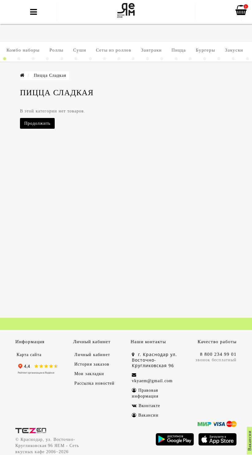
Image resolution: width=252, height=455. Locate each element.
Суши (79, 50)
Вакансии (148, 415)
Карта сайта (29, 354)
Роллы (56, 50)
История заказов (91, 364)
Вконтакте (149, 405)
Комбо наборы (23, 50)
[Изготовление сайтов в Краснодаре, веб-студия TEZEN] (30, 430)
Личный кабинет (92, 354)
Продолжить (37, 123)
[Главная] (22, 75)
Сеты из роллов (113, 50)
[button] (4, 58)
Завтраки (151, 50)
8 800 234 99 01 (218, 354)
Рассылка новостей (94, 383)
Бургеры (205, 50)
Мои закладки (89, 373)
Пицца (178, 50)
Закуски (234, 50)
